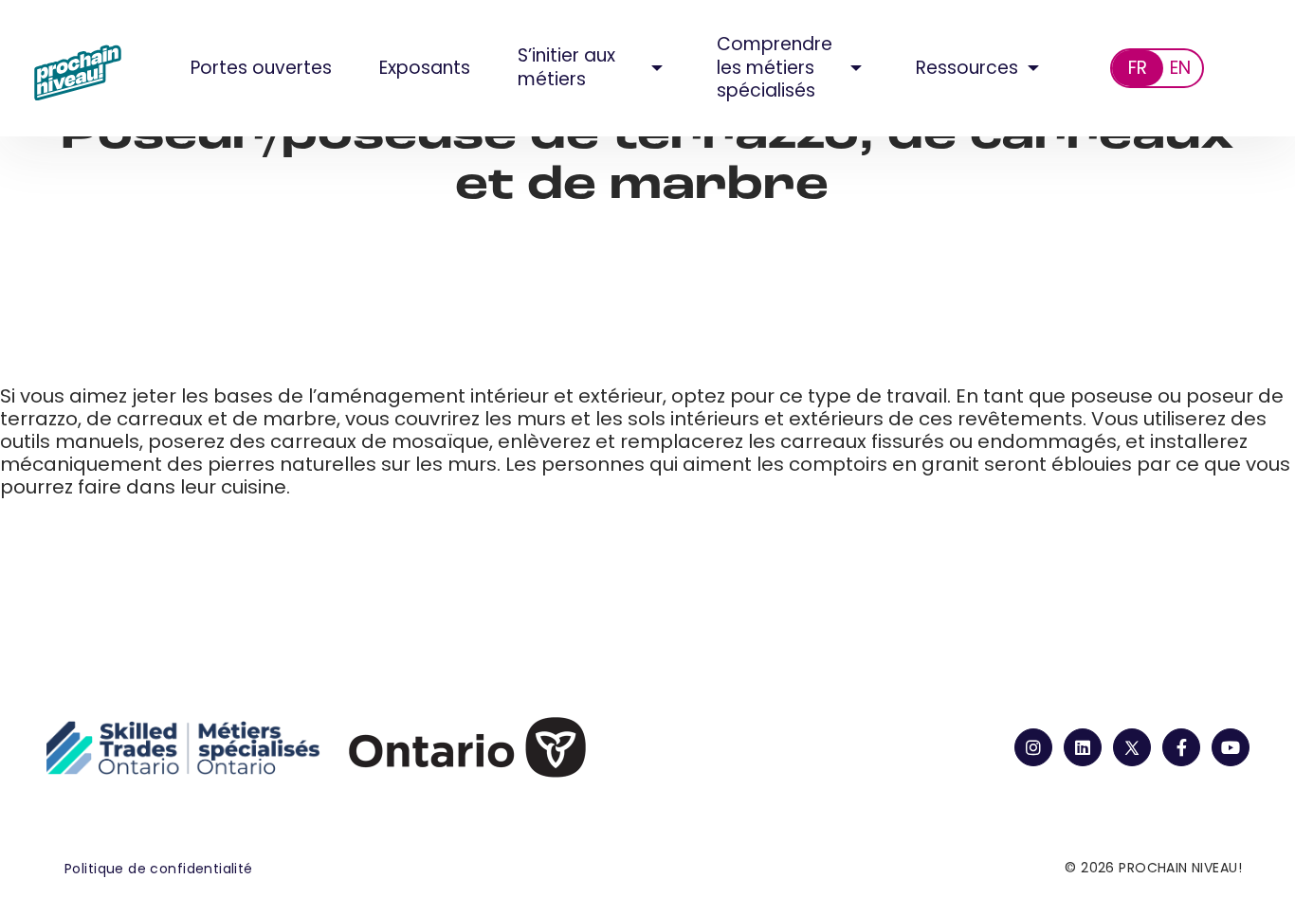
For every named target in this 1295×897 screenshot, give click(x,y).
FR (1137, 68)
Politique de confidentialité (158, 868)
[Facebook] (1181, 747)
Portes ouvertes (261, 68)
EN (1180, 68)
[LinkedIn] (1083, 747)
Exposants (424, 68)
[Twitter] (1132, 747)
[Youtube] (1230, 747)
